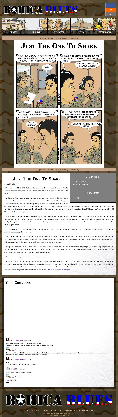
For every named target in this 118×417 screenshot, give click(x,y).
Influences (105, 32)
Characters (59, 32)
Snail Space (66, 415)
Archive (36, 32)
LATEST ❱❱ (74, 38)
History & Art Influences (79, 410)
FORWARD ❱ (63, 38)
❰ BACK (51, 38)
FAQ (82, 32)
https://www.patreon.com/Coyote (59, 270)
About (13, 32)
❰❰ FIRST (43, 38)
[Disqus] (59, 311)
